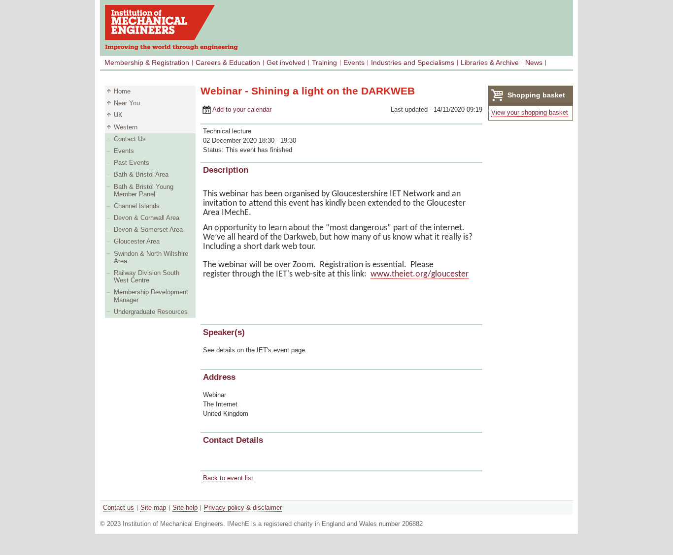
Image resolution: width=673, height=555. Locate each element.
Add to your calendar (236, 109)
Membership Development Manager (151, 295)
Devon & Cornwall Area (146, 217)
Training (324, 62)
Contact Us (130, 139)
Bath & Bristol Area (141, 174)
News (533, 62)
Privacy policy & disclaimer (243, 507)
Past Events (131, 162)
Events (354, 62)
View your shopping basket (529, 112)
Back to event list (228, 478)
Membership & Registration (146, 62)
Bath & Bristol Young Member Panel (143, 190)
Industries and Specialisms (412, 62)
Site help (185, 507)
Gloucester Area (137, 241)
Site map (153, 507)
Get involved (286, 62)
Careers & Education (228, 62)
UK (118, 115)
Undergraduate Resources (151, 311)
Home (122, 91)
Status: (214, 150)
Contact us (118, 507)
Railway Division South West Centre (146, 276)
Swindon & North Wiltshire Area (151, 257)
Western (125, 127)
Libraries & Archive (490, 62)
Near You (127, 103)
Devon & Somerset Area (148, 229)
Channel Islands (137, 206)
